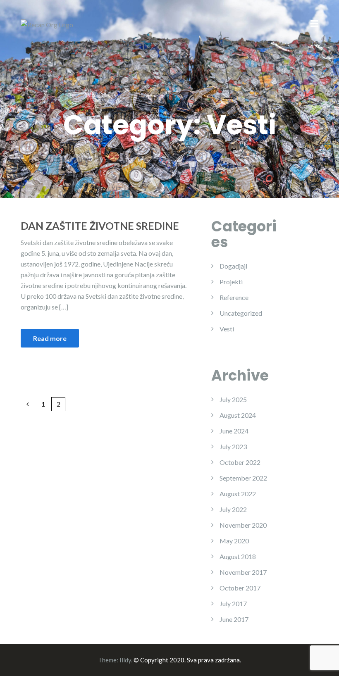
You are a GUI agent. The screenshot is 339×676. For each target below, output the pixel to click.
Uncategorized (241, 313)
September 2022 (243, 478)
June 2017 (234, 619)
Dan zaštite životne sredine (100, 225)
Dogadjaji (233, 266)
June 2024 (234, 431)
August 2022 (238, 493)
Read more (50, 338)
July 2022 (233, 509)
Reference (234, 297)
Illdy (125, 660)
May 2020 (234, 541)
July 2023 (233, 446)
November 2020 (243, 525)
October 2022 (240, 462)
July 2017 (233, 603)
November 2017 (243, 572)
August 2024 (238, 415)
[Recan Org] (47, 24)
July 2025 (233, 399)
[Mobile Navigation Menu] (314, 24)
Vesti (227, 329)
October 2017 (240, 588)
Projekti (231, 282)
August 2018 (238, 556)
